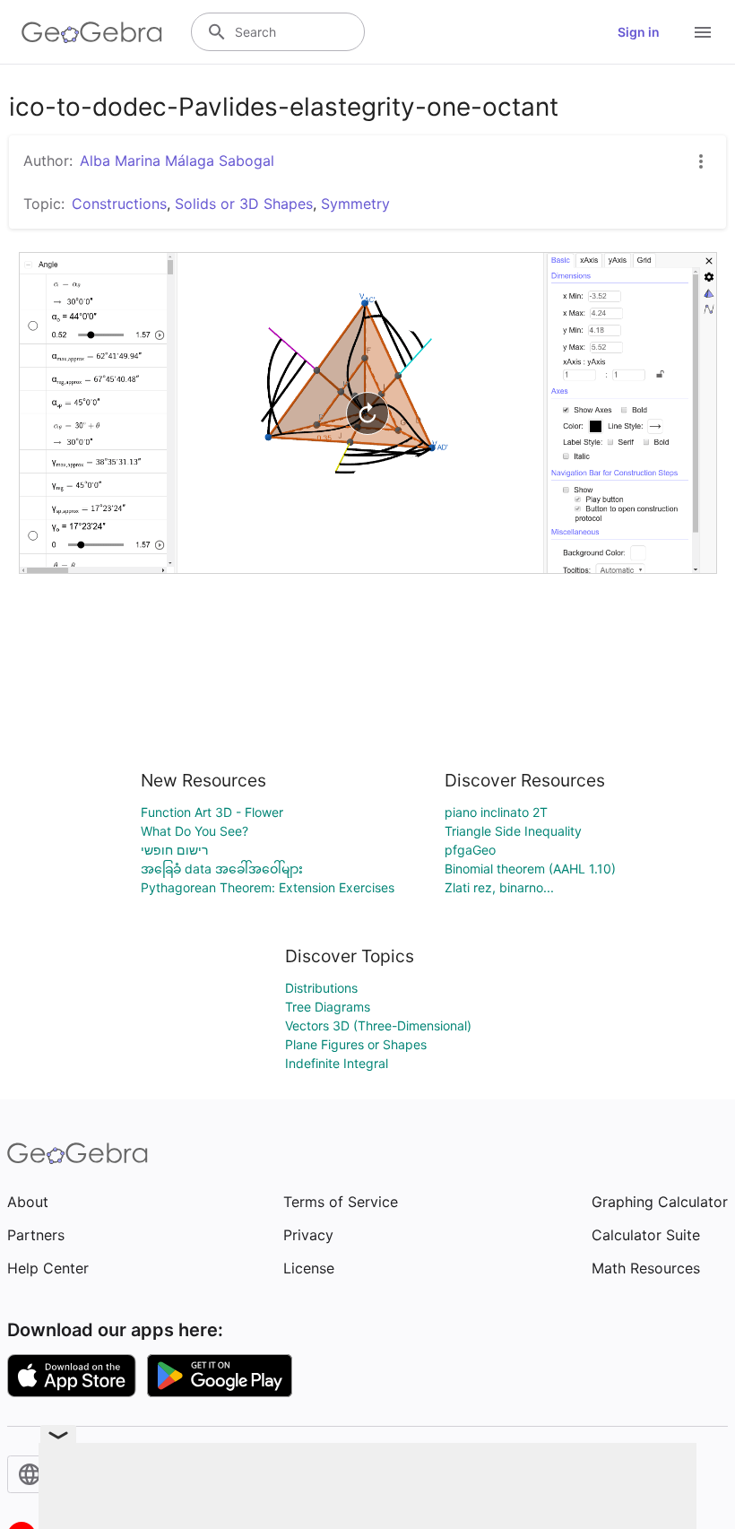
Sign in (639, 31)
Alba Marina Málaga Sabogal (177, 160)
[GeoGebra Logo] (92, 32)
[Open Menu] (702, 32)
